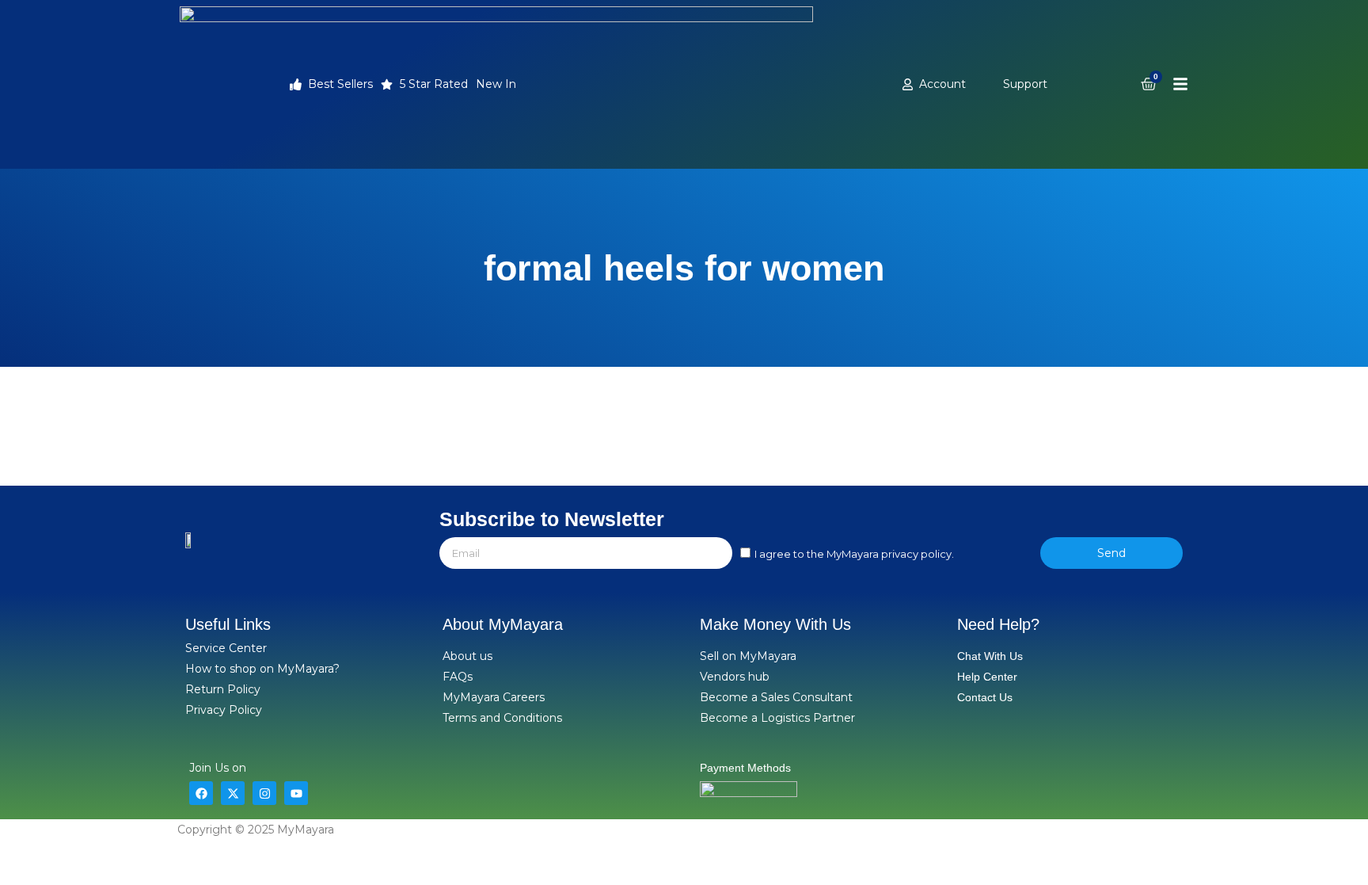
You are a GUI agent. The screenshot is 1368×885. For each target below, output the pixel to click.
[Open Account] (974, 84)
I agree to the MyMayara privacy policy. (854, 553)
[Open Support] (1056, 84)
